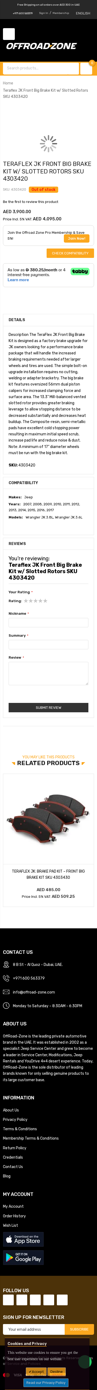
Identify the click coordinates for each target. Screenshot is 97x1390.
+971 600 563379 (23, 13)
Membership (61, 13)
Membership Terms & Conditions (31, 1138)
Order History (14, 1216)
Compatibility (23, 483)
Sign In (43, 13)
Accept (38, 1372)
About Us (11, 1110)
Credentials (13, 1157)
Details (17, 320)
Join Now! (76, 238)
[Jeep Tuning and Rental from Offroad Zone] (43, 46)
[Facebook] (8, 1300)
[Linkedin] (35, 1300)
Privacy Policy (15, 1119)
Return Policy (14, 1148)
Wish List (10, 1225)
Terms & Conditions (20, 1129)
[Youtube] (48, 1300)
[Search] (73, 69)
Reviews (17, 544)
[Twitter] (21, 1300)
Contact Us (13, 1167)
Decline (56, 1372)
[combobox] (36, 68)
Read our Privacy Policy (45, 1383)
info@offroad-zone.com (34, 992)
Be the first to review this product (30, 202)
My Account (13, 1206)
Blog (7, 1176)
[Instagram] (62, 1300)
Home (8, 83)
